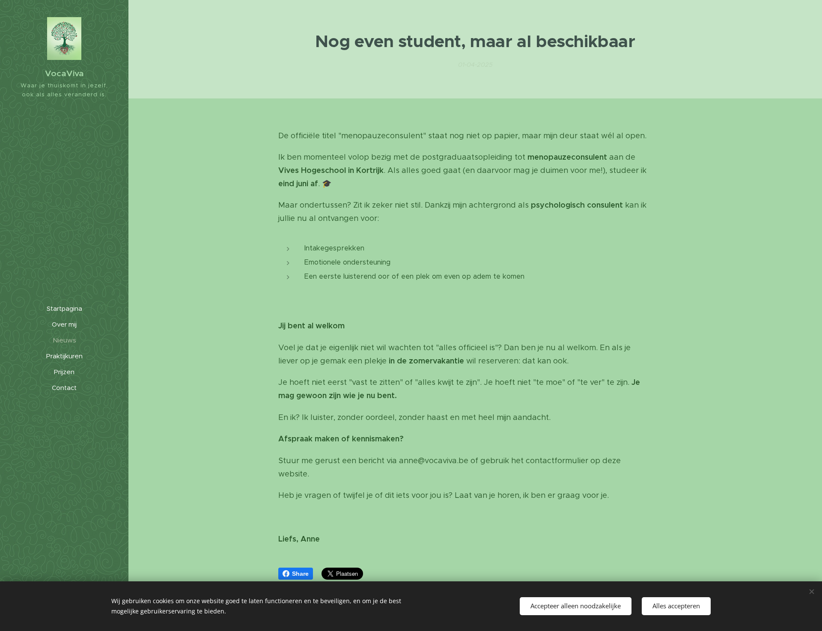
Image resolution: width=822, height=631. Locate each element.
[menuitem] (64, 308)
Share (300, 573)
